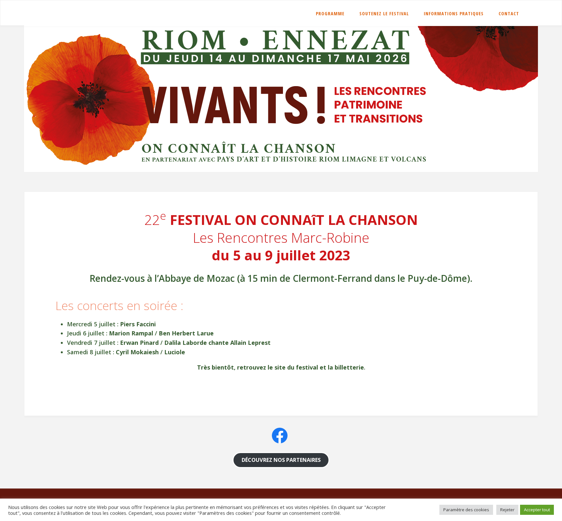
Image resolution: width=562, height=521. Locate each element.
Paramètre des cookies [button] (466, 510)
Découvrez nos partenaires (281, 459)
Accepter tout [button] (537, 510)
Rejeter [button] (507, 510)
